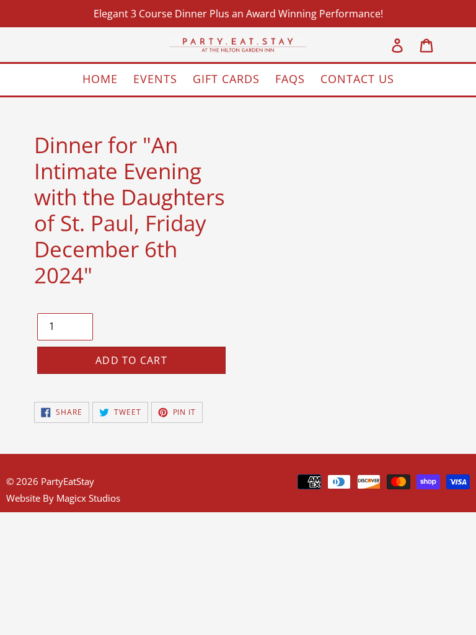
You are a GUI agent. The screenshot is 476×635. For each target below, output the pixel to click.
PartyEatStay (67, 481)
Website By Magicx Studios (63, 498)
